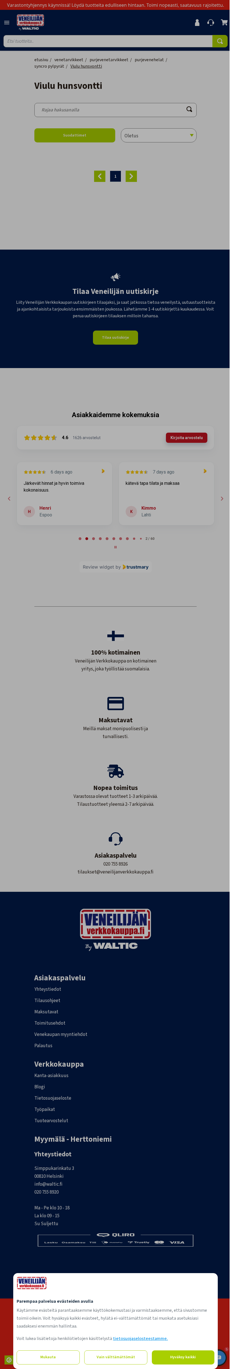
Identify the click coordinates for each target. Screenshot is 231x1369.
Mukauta (48, 1357)
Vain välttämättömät (116, 1357)
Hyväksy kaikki (183, 1357)
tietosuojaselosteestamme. (140, 1338)
